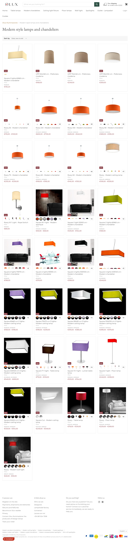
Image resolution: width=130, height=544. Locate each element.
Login (125, 11)
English (122, 531)
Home (4, 11)
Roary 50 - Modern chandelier (79, 175)
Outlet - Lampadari (105, 11)
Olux (5, 82)
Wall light (79, 11)
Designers (38, 505)
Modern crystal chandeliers (28, 532)
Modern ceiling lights (29, 530)
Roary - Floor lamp (106, 420)
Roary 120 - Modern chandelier (48, 128)
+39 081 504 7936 (40, 516)
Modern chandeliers (32, 11)
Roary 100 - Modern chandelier (80, 128)
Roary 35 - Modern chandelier (16, 128)
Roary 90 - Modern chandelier (111, 128)
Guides (5, 16)
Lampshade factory (41, 508)
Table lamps (16, 11)
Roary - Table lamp (75, 420)
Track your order (8, 522)
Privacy (5, 513)
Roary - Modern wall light (14, 470)
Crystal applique (58, 530)
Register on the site (9, 502)
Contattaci (38, 510)
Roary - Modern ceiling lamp (110, 175)
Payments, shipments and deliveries (16, 505)
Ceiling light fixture (51, 11)
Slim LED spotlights (69, 532)
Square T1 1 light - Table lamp (47, 371)
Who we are (38, 502)
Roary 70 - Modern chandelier (16, 175)
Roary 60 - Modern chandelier (48, 175)
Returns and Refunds (10, 508)
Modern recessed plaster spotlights (50, 532)
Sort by (7, 38)
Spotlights (90, 11)
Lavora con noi (39, 513)
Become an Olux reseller (11, 510)
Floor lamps (67, 11)
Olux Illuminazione (10, 23)
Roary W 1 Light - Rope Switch (16, 222)
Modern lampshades (44, 530)
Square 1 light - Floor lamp (110, 371)
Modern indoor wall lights (10, 532)
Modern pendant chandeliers (11, 530)
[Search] (96, 4)
